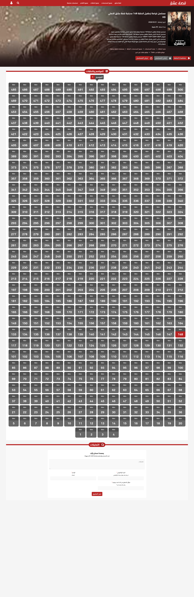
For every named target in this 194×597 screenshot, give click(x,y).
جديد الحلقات (162, 49)
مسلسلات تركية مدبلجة (117, 49)
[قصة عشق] (178, 3)
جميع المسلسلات (106, 3)
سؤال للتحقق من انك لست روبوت (121, 482)
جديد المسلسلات (150, 49)
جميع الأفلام (84, 3)
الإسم (73, 472)
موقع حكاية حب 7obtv (158, 52)
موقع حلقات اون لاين (141, 52)
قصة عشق (118, 3)
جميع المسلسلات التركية (134, 49)
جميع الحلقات (94, 3)
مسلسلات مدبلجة (72, 3)
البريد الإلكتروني (120, 472)
